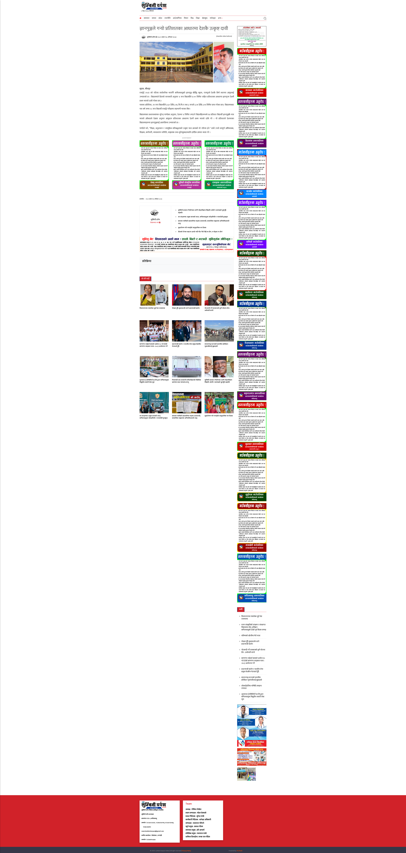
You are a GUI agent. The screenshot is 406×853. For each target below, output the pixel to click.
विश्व (192, 18)
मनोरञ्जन (213, 18)
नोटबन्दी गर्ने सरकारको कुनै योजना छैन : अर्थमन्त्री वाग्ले (217, 309)
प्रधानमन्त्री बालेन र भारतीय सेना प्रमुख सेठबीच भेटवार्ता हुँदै (186, 345)
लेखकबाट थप (154, 222)
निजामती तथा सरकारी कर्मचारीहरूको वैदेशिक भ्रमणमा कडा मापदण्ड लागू (186, 381)
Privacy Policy (186, 851)
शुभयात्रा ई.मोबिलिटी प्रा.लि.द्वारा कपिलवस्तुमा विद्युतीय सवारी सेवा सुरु (154, 381)
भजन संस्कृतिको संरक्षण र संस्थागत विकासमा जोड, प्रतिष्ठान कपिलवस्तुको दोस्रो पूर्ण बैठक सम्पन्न (253, 627)
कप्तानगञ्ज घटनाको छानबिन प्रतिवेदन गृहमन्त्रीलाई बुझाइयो (216, 345)
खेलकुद (204, 18)
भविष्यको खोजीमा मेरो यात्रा (250, 635)
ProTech (239, 851)
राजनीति (167, 18)
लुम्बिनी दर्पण (151, 37)
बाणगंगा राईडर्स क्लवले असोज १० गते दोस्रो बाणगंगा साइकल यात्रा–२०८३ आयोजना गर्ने (153, 345)
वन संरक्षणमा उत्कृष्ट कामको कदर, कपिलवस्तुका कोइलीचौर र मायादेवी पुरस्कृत (203, 216)
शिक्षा (198, 18)
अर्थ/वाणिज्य (177, 18)
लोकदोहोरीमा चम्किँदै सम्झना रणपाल (251, 687)
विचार (186, 18)
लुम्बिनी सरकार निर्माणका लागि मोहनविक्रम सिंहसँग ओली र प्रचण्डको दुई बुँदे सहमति (202, 211)
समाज (154, 18)
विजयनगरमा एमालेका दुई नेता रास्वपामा (152, 308)
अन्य (219, 18)
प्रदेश (160, 18)
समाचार (146, 18)
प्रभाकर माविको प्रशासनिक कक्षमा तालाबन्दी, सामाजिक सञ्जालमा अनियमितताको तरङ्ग (203, 222)
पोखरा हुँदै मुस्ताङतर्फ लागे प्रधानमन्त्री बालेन (186, 308)
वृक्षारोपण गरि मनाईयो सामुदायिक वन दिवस (192, 227)
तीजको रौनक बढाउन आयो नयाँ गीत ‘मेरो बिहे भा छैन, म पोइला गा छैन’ (200, 231)
